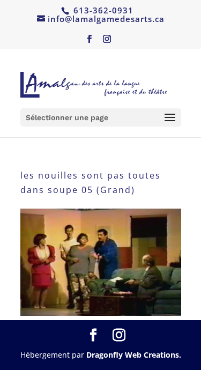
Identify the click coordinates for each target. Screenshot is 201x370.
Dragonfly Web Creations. (133, 355)
